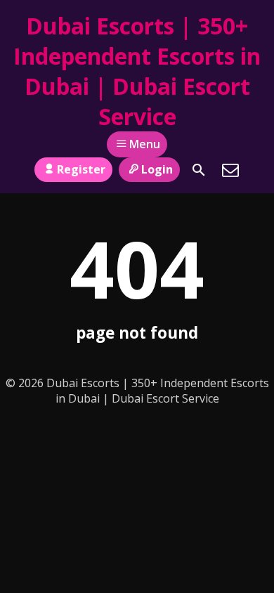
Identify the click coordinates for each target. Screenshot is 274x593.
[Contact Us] (230, 170)
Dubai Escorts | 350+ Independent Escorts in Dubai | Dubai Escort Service (137, 71)
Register (81, 169)
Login (157, 169)
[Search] (198, 170)
